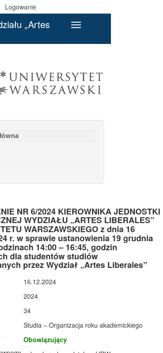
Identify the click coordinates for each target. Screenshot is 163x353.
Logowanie (20, 6)
